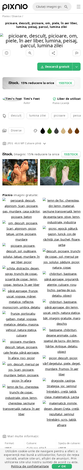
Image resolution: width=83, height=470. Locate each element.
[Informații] (6, 53)
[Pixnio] (15, 8)
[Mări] (30, 53)
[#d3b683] (63, 130)
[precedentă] (4, 35)
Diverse (16, 130)
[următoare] (78, 35)
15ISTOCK (71, 154)
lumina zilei (37, 115)
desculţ (16, 115)
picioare (59, 115)
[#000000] (42, 130)
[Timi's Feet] (12, 99)
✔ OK (62, 466)
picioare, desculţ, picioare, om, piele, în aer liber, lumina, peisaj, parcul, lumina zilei (41, 25)
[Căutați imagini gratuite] (66, 7)
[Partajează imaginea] (53, 53)
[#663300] (77, 130)
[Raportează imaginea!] (77, 53)
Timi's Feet (32, 99)
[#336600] (49, 130)
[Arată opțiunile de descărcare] (77, 67)
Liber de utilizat (69, 99)
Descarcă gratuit (57, 66)
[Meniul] (78, 6)
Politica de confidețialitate (30, 466)
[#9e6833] (70, 130)
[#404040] (56, 130)
